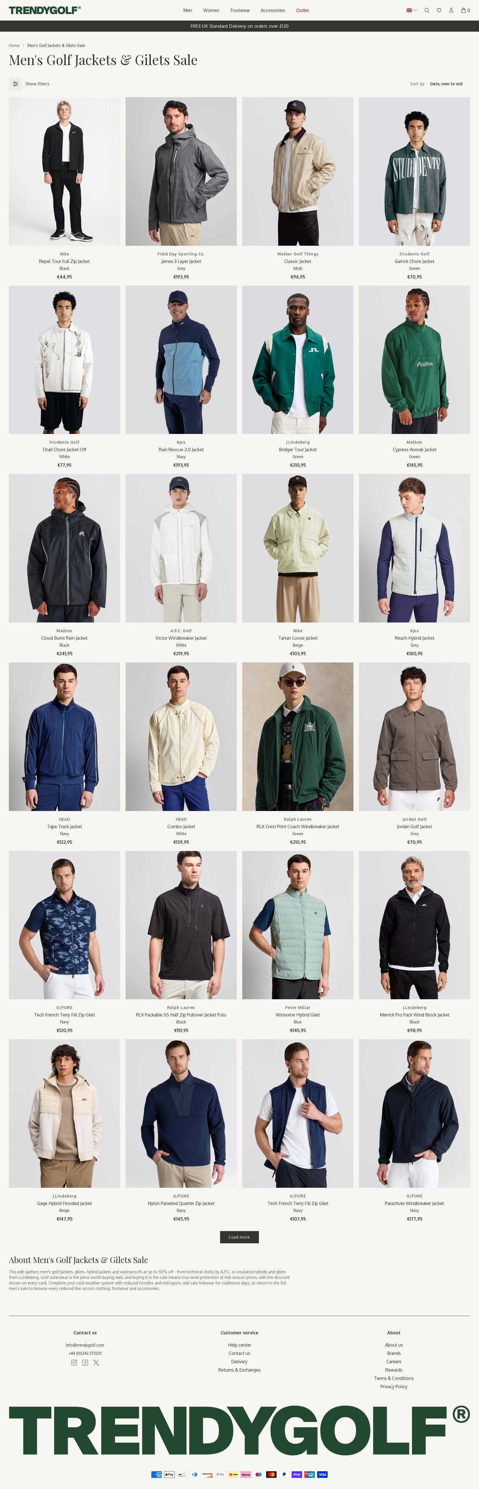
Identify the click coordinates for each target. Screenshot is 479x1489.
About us (394, 1345)
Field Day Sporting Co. (181, 254)
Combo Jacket (181, 826)
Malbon (414, 442)
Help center (239, 1345)
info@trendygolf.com (85, 1345)
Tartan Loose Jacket (298, 638)
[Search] (427, 10)
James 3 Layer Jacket (181, 261)
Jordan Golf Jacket (414, 826)
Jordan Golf (414, 819)
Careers (393, 1361)
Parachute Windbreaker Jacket (414, 1203)
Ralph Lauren (298, 819)
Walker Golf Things (298, 254)
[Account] (451, 10)
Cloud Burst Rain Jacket (64, 638)
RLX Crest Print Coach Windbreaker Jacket (298, 826)
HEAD (64, 819)
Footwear (240, 10)
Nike (64, 254)
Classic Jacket (297, 261)
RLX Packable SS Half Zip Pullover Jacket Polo (181, 1015)
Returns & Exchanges (239, 1370)
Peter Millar (297, 1007)
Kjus (181, 442)
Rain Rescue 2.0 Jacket (181, 449)
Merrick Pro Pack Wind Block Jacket (415, 1015)
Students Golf (414, 254)
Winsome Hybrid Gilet (298, 1015)
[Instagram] (74, 1362)
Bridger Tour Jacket (298, 449)
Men (187, 10)
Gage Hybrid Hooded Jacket (64, 1203)
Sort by (417, 83)
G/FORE (64, 1007)
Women (211, 10)
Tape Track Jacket (64, 826)
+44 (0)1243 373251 (84, 1353)
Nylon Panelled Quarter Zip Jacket (181, 1203)
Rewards (393, 1370)
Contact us (239, 1353)
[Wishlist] (439, 10)
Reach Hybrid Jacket (414, 638)
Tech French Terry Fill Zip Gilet (64, 1015)
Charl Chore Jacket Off (64, 449)
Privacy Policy (394, 1386)
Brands (394, 1353)
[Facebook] (85, 1362)
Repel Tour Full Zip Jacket (64, 261)
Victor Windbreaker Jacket (181, 638)
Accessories (273, 10)
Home (14, 45)
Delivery (239, 1361)
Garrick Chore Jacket (414, 261)
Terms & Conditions (394, 1378)
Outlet (302, 10)
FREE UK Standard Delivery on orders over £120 (239, 26)
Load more (239, 1237)
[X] (96, 1362)
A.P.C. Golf (181, 630)
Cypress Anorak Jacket (415, 449)
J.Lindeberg (298, 442)
